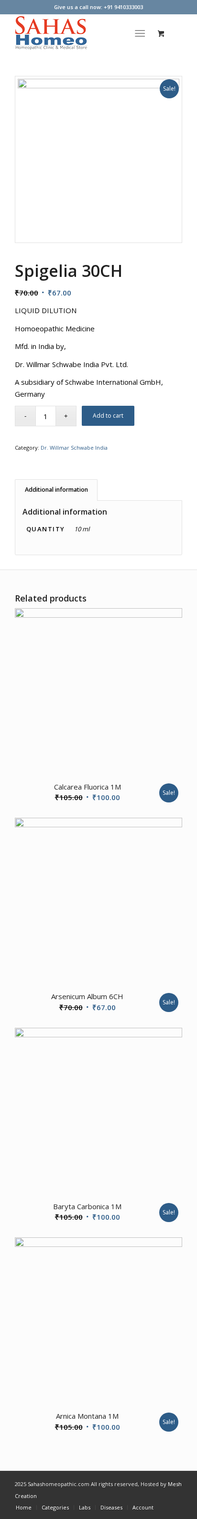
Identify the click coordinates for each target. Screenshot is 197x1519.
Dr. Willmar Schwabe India (74, 447)
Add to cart (108, 415)
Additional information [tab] (56, 489)
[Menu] (140, 32)
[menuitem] (142, 32)
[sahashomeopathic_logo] (82, 33)
